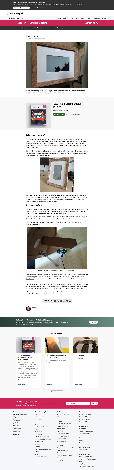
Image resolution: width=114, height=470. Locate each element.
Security (37, 454)
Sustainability (38, 434)
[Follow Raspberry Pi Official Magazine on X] (94, 23)
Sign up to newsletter (21, 414)
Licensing (37, 446)
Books (37, 28)
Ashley (29, 39)
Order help (60, 28)
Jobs (36, 429)
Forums (89, 18)
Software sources (84, 433)
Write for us (82, 464)
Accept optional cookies (21, 8)
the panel (35, 274)
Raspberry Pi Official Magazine (87, 459)
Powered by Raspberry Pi (64, 436)
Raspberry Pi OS (83, 422)
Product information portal (86, 431)
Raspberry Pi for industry (64, 423)
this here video (72, 222)
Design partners (61, 438)
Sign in (93, 28)
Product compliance (62, 426)
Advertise (52, 28)
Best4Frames (30, 279)
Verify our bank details (41, 456)
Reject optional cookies (39, 8)
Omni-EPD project (81, 217)
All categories (82, 428)
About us (37, 424)
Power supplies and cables (64, 455)
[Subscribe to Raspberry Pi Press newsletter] (86, 23)
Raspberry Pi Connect (85, 414)
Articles (24, 28)
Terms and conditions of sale (43, 449)
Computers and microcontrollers (65, 448)
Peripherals (60, 460)
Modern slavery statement (42, 436)
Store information (83, 450)
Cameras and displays (63, 450)
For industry (11, 18)
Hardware (58, 18)
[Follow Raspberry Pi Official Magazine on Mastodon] (97, 23)
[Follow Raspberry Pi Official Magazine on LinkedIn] (88, 23)
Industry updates (61, 428)
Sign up (94, 403)
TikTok (17, 423)
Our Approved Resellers (41, 427)
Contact (104, 18)
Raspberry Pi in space (63, 433)
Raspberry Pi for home (63, 414)
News (83, 18)
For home (20, 18)
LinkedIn (17, 431)
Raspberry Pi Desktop (85, 417)
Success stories (61, 441)
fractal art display (45, 91)
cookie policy (40, 5)
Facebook (18, 434)
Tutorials (59, 417)
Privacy (37, 451)
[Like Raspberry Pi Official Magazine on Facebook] (91, 23)
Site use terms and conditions (43, 439)
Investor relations (40, 417)
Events (81, 443)
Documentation (75, 18)
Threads (17, 420)
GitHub (28, 211)
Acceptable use (39, 441)
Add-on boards (61, 453)
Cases (58, 458)
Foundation (97, 18)
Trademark (38, 422)
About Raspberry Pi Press (86, 456)
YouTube (17, 426)
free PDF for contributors (74, 114)
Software (65, 18)
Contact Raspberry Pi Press (86, 466)
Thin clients (60, 431)
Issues (31, 28)
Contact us (38, 419)
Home (17, 28)
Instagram (18, 428)
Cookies (37, 444)
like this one (55, 277)
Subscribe (44, 28)
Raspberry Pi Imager (84, 419)
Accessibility (38, 432)
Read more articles (57, 392)
